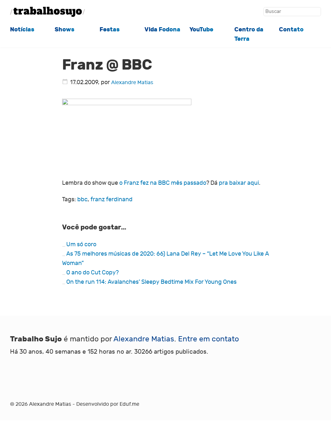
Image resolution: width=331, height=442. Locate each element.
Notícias (22, 29)
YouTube (201, 29)
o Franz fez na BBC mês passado (162, 183)
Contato (291, 29)
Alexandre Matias (132, 82)
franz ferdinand (112, 199)
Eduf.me (129, 404)
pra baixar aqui (239, 183)
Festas (110, 29)
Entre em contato (208, 339)
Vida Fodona (162, 29)
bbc (82, 199)
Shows (64, 29)
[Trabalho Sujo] (47, 12)
